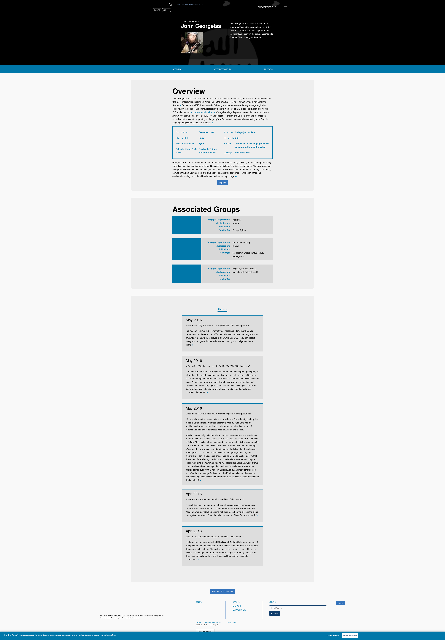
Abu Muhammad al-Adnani (203, 112)
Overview (176, 69)
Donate (157, 10)
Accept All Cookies (350, 635)
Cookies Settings (205, 631)
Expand (222, 182)
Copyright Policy (231, 622)
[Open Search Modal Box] (171, 4)
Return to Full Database (222, 591)
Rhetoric (268, 69)
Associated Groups (222, 69)
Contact (198, 622)
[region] (222, 636)
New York (236, 605)
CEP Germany (239, 609)
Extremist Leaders (191, 21)
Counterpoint (189, 4)
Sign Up (166, 10)
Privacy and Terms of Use (213, 622)
